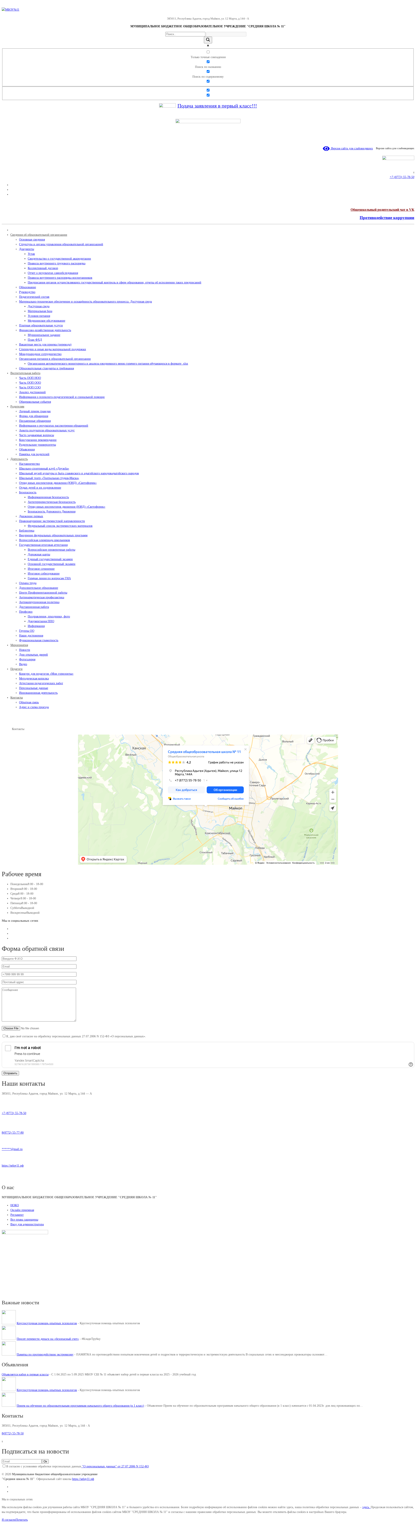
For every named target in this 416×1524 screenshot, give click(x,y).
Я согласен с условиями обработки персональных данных (77, 1466)
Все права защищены (24, 1219)
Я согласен (9, 1519)
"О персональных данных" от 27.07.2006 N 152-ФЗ (115, 1466)
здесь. (366, 1507)
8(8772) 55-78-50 (13, 1433)
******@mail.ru (12, 1149)
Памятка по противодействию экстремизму (45, 1354)
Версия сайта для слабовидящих (351, 148)
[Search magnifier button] (208, 40)
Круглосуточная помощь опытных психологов (47, 1323)
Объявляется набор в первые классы (25, 1374)
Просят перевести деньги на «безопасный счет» (48, 1339)
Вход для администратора (27, 1224)
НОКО (14, 1205)
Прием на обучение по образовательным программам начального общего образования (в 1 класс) (80, 1405)
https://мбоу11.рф (13, 1165)
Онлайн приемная (22, 1210)
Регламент (17, 1214)
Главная (7, 729)
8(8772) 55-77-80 (13, 1132)
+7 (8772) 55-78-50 (14, 1113)
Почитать (22, 1519)
